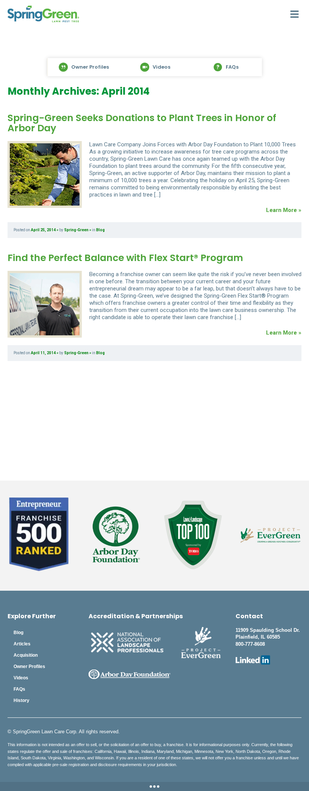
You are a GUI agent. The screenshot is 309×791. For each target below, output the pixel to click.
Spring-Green (76, 230)
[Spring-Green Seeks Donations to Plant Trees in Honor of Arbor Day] (45, 174)
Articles (22, 644)
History (21, 700)
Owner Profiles (29, 666)
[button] (295, 14)
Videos (21, 677)
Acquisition (26, 655)
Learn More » (283, 210)
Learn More (154, 786)
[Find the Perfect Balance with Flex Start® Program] (45, 304)
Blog (100, 230)
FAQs (19, 689)
